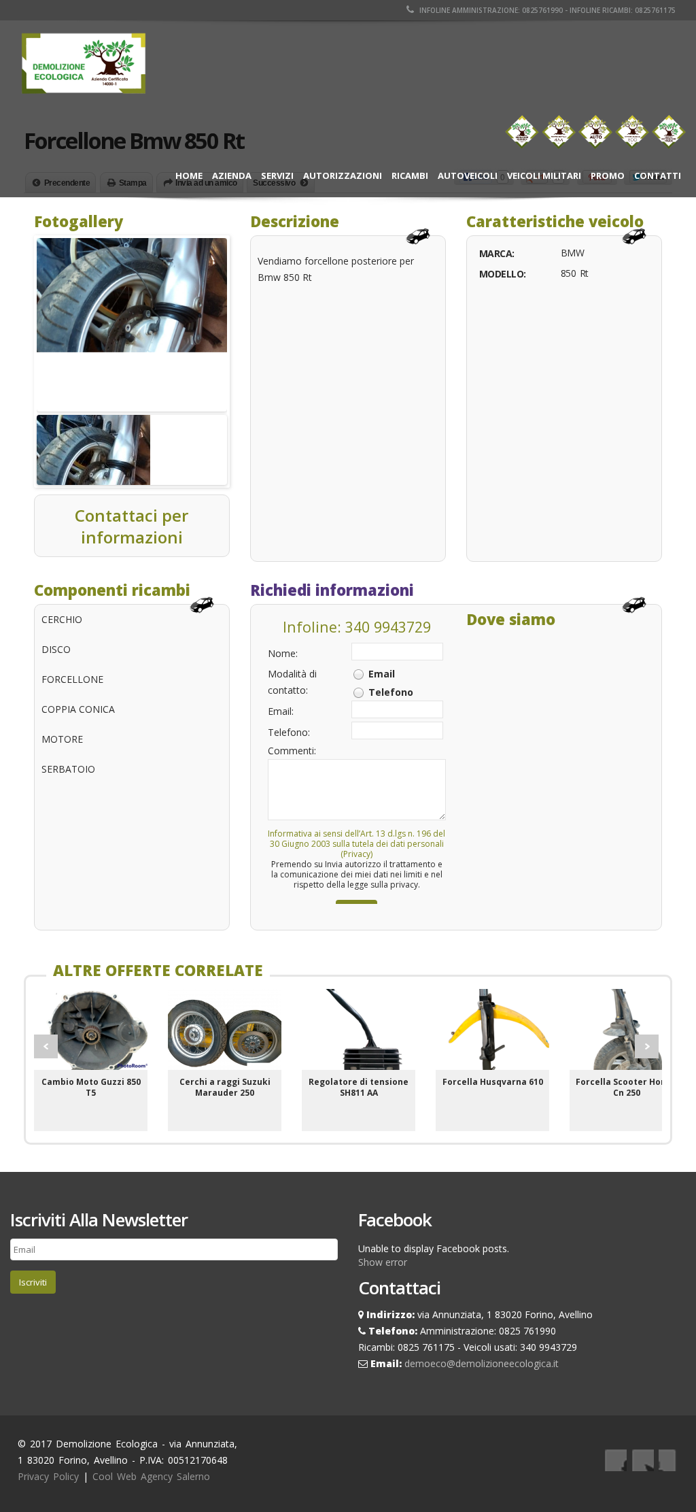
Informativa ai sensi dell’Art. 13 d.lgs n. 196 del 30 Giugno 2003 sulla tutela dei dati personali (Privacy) (356, 844)
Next (647, 1046)
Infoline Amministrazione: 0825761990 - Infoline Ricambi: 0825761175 (546, 10)
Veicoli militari (544, 175)
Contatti (657, 175)
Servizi (277, 175)
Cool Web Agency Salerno (151, 1476)
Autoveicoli (468, 175)
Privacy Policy (48, 1476)
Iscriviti (33, 1282)
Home (189, 175)
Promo (608, 175)
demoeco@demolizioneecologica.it (481, 1363)
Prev (46, 1046)
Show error (382, 1262)
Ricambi (410, 175)
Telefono (390, 692)
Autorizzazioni (342, 175)
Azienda (231, 175)
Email (381, 673)
